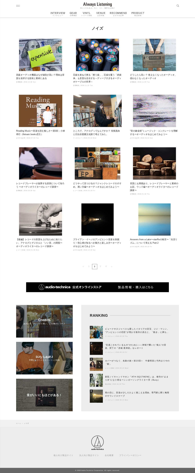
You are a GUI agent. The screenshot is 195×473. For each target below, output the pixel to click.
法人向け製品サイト (89, 455)
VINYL (86, 14)
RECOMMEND (118, 14)
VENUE (101, 14)
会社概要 (109, 455)
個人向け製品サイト (64, 455)
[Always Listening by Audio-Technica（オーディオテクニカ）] (97, 448)
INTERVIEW (58, 14)
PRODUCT (138, 14)
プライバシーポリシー (130, 455)
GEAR (73, 14)
